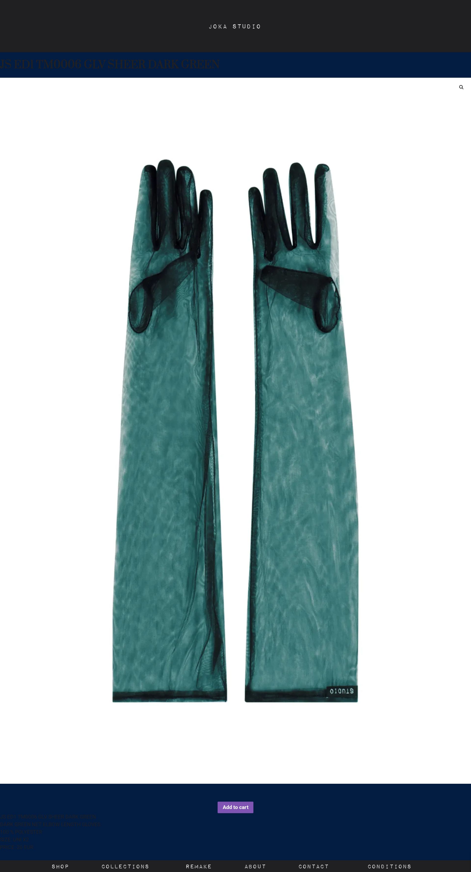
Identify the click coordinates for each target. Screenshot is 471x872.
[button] (461, 87)
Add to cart (236, 807)
